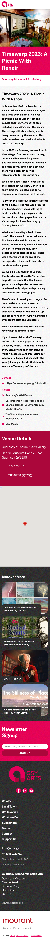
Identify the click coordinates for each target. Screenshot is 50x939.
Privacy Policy (22, 935)
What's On (8, 801)
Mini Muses (12, 424)
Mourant (27, 928)
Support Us (9, 839)
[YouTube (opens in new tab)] (31, 791)
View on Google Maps (12, 902)
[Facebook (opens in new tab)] (18, 791)
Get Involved (10, 812)
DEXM (12, 935)
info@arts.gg (10, 848)
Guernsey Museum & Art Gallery (21, 79)
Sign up (25, 753)
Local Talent (10, 806)
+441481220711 (12, 854)
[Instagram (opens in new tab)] (25, 791)
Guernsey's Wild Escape (19, 395)
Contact (7, 833)
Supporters (9, 823)
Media (6, 828)
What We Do (10, 817)
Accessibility (36, 935)
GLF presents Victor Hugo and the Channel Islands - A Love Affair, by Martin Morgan (25, 405)
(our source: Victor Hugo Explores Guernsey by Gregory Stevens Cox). (24, 221)
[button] (46, 4)
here (32, 330)
